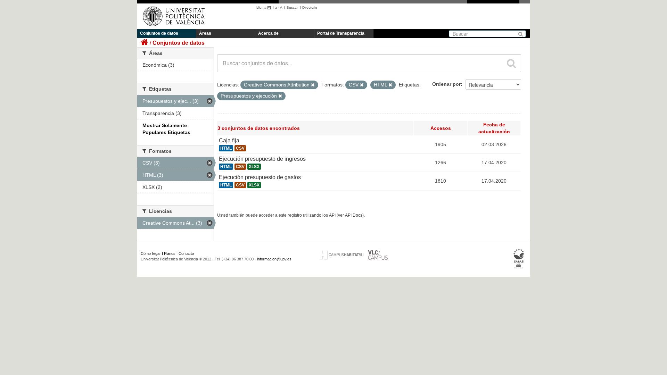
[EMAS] (519, 258)
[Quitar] (313, 85)
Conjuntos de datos (159, 33)
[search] (511, 63)
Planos (169, 253)
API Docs (353, 215)
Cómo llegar (151, 253)
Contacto (186, 253)
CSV (240, 148)
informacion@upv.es (274, 259)
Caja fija (229, 140)
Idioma (261, 7)
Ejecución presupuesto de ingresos (262, 159)
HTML (226, 148)
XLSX (254, 166)
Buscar (292, 7)
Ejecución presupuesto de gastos (260, 177)
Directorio (309, 7)
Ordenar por (446, 84)
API (332, 215)
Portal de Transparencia (340, 33)
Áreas (205, 33)
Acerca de (268, 33)
